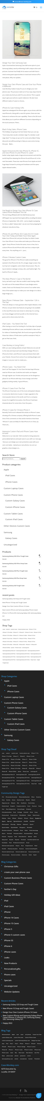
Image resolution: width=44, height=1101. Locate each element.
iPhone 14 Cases (11, 917)
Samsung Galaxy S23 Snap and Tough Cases (16, 599)
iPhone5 (4, 1046)
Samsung (8, 532)
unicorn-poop (6, 855)
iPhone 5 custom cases (14, 935)
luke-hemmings (34, 830)
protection (22, 1055)
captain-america (21, 806)
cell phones (28, 1034)
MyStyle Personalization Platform (25, 1097)
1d (3, 797)
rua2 (28, 842)
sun (23, 845)
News (3, 1055)
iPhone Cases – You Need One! (14, 367)
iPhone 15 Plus (23, 641)
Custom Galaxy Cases (15, 500)
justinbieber (15, 827)
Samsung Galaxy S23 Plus (9, 659)
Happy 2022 (6, 620)
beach (33, 800)
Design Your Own (36, 1040)
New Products (10, 963)
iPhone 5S (8, 940)
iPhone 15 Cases (11, 923)
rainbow (24, 839)
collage (20, 812)
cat (3, 809)
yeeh (35, 855)
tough (38, 659)
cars (29, 806)
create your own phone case (17, 872)
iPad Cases (10, 475)
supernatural (29, 845)
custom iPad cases (18, 1037)
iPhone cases (10, 952)
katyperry (22, 827)
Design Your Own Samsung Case (14, 63)
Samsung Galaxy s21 (36, 653)
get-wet (10, 821)
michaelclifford (28, 833)
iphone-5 (26, 824)
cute (36, 812)
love (22, 830)
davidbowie (23, 815)
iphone (19, 824)
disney (4, 818)
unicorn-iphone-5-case (8, 851)
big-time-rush (6, 803)
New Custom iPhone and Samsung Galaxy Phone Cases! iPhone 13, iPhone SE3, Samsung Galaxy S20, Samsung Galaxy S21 (21, 613)
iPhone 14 (15, 638)
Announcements (6, 1034)
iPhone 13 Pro (31, 635)
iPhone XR (33, 644)
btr (18, 803)
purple (11, 839)
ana (4, 800)
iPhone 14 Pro (31, 638)
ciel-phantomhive (7, 812)
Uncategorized (10, 544)
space (17, 845)
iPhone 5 (8, 929)
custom (8, 629)
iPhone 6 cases (19, 1049)
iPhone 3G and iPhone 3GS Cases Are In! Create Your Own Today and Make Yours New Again (20, 235)
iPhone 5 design (21, 1046)
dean (29, 815)
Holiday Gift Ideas (12, 895)
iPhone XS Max (6, 647)
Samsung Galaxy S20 (21, 650)
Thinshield (37, 1059)
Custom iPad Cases (14, 519)
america (39, 797)
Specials (8, 980)
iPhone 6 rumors (28, 1049)
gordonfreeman (18, 821)
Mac (16, 1052)
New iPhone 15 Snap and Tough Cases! (14, 602)
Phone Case (18, 647)
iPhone (7, 912)
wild (30, 855)
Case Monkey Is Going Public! (13, 345)
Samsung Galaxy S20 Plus (9, 653)
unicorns (25, 855)
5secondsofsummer (25, 797)
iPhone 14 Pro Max (7, 641)
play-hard (5, 839)
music (36, 833)
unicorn (22, 848)
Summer (30, 1059)
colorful (26, 812)
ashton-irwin (21, 800)
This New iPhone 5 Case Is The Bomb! (16, 279)
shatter (16, 1059)
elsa (9, 818)
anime (8, 800)
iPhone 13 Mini (23, 635)
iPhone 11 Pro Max (7, 632)
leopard (16, 830)
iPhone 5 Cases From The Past (13, 388)
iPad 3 (16, 1043)
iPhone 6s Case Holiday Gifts (13, 108)
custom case (14, 629)
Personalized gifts (12, 969)
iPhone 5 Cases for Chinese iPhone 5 (16, 410)
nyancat (11, 836)
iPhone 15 (15, 641)
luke (26, 830)
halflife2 (32, 821)
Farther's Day (10, 889)
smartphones (23, 1059)
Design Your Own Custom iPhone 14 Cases (15, 606)
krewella (30, 827)
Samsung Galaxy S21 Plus (9, 656)
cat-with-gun (21, 809)
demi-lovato (36, 815)
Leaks (6, 957)
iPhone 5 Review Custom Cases (14, 257)
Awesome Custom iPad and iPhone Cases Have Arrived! (20, 432)
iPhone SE (15, 644)
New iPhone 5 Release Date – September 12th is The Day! (20, 301)
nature (4, 836)
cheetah (29, 809)
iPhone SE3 (22, 644)
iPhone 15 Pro (31, 641)
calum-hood (6, 806)
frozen (26, 818)
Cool (32, 812)
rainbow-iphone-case (33, 839)
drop (3, 1043)
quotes (17, 839)
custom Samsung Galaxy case (22, 1040)
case (4, 629)
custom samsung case (7, 1040)
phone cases (10, 1055)
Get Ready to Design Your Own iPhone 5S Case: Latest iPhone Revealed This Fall (20, 211)
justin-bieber (6, 827)
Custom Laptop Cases (13, 488)
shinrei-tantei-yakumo (8, 845)
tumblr (4, 848)
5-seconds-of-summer (11, 797)
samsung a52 (25, 647)
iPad (6, 900)
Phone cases (9, 974)
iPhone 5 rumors (31, 1046)
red (11, 842)
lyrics (4, 833)
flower (14, 818)
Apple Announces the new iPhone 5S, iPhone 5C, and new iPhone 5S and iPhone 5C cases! (20, 152)
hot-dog (13, 824)
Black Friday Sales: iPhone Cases (14, 129)
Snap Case (33, 659)
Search (23, 459)
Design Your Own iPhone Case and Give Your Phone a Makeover (21, 85)
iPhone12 (21, 632)
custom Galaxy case (7, 1037)
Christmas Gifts (11, 866)
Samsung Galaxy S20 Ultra (23, 653)
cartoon (35, 806)
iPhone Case (37, 1049)
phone (12, 647)
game (4, 821)
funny (32, 818)
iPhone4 (33, 1043)
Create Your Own (37, 1034)
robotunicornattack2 (19, 842)
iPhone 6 (8, 946)
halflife (26, 821)
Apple (6, 469)
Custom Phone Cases (13, 495)
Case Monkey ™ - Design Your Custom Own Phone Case (25, 1094)
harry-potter (6, 824)
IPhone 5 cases (11, 1046)
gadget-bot (38, 818)
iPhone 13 (15, 635)
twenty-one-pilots (13, 848)
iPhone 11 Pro (32, 629)
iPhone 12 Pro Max (7, 635)
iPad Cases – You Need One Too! (14, 324)
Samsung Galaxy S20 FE (34, 650)
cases (22, 1034)
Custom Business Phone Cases (18, 878)
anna (14, 800)
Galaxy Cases (11, 538)
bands (28, 800)
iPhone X (28, 644)
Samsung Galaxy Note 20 (9, 650)
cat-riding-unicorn (11, 809)
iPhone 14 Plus (23, 638)
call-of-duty (32, 803)
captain (13, 806)
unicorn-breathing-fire (31, 848)
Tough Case (6, 662)
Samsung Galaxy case (7, 1059)
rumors (29, 1055)
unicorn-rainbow (16, 855)
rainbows (5, 842)
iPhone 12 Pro (37, 632)
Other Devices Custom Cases (17, 526)
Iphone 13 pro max (7, 638)
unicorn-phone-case (34, 851)
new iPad (36, 1052)
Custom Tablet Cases (13, 513)
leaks (11, 1052)
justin (32, 824)
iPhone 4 (27, 1043)
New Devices (29, 1052)
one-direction (22, 836)
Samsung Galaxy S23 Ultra (23, 659)
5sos (33, 797)
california (24, 803)
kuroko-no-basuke (7, 830)
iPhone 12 (15, 632)
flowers (20, 818)
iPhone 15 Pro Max (7, 644)
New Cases (21, 1052)
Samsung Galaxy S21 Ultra (23, 656)
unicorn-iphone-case (21, 851)
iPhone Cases (11, 482)
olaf (16, 836)
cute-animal (6, 815)
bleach (13, 803)
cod (15, 812)
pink (35, 836)
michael (10, 833)
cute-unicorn (14, 815)
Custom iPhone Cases (15, 507)
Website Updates (12, 991)
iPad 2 (11, 1043)
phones (16, 1055)
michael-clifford (18, 833)
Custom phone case (23, 629)
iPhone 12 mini (29, 632)
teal (36, 845)
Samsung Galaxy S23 (36, 656)
